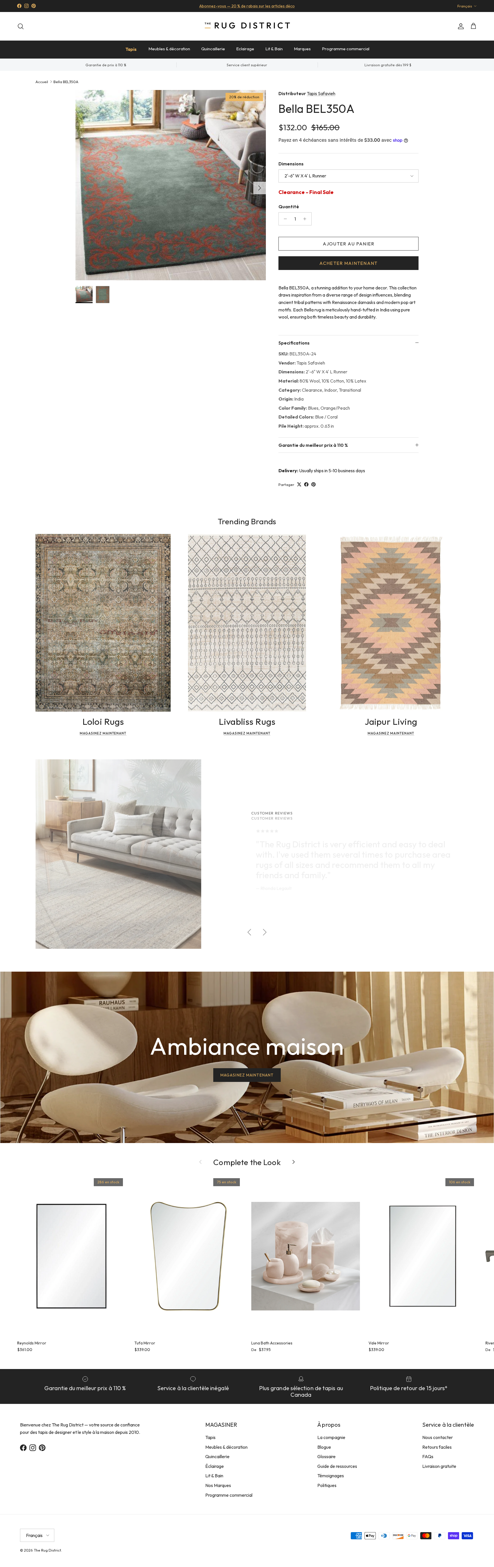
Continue (189, 836)
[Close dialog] (354, 714)
